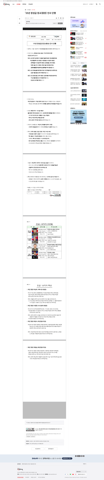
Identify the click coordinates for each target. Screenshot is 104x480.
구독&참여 (30, 4)
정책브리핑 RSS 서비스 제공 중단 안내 (29, 463)
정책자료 (24, 4)
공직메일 (91, 4)
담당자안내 (33, 436)
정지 (82, 456)
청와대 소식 (85, 4)
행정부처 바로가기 (81, 474)
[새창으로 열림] (60, 18)
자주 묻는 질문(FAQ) (41, 477)
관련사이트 (78, 471)
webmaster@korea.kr (52, 474)
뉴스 (13, 4)
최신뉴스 (82, 63)
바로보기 (54, 23)
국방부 (32, 18)
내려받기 (59, 23)
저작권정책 (28, 436)
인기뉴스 (74, 63)
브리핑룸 (18, 4)
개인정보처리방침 (20, 477)
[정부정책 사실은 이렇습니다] (78, 26)
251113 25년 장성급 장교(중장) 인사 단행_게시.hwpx (36, 23)
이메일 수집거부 (33, 477)
